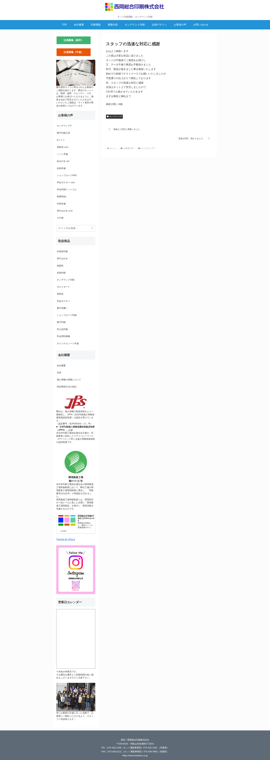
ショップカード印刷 (67, 315)
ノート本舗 (62, 154)
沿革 (59, 372)
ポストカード (63, 287)
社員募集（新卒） (74, 40)
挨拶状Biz (61, 196)
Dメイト (61, 140)
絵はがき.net (63, 161)
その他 (60, 217)
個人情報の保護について (69, 379)
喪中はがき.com (65, 210)
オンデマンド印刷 (65, 279)
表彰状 (60, 294)
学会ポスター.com (66, 182)
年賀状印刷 (62, 251)
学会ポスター (63, 301)
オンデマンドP (115, 116)
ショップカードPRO (67, 175)
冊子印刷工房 (63, 133)
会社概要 (61, 365)
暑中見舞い (62, 308)
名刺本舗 (61, 168)
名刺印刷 (61, 272)
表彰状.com (62, 147)
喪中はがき (62, 258)
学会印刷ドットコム (67, 189)
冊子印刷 (61, 322)
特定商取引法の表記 (67, 386)
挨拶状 (60, 265)
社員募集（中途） (74, 52)
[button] (92, 228)
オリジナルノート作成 (68, 343)
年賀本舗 (61, 203)
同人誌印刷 (62, 329)
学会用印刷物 (63, 336)
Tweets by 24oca (65, 539)
